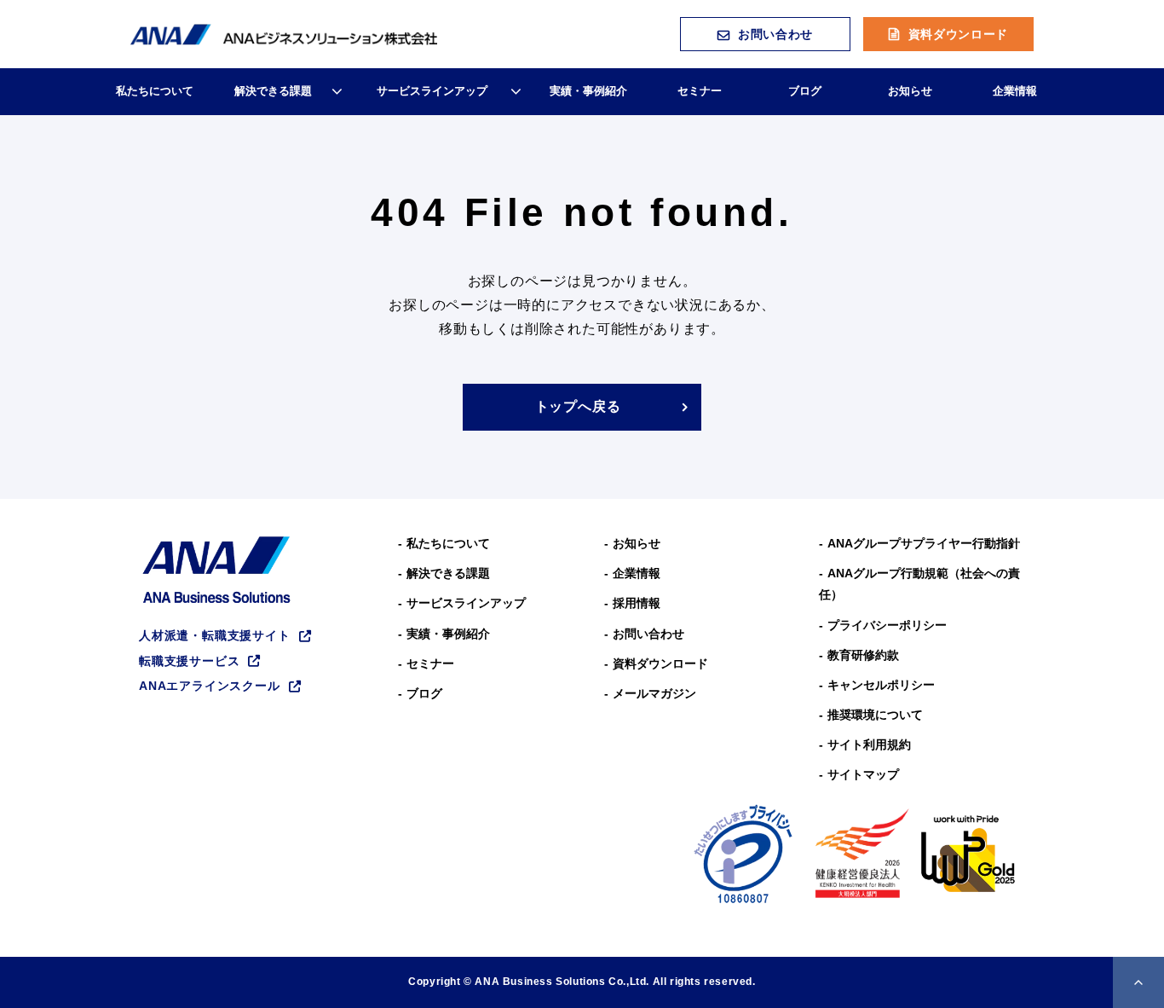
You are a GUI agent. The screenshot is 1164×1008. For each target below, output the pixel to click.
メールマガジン (654, 693)
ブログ (804, 90)
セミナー (699, 90)
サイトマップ (863, 774)
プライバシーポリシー (887, 625)
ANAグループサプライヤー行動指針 (923, 543)
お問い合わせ (775, 34)
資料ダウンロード (958, 34)
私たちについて (154, 90)
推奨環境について (875, 714)
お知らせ (910, 90)
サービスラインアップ (432, 90)
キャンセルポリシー (881, 685)
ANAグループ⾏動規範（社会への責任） (919, 583)
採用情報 (636, 603)
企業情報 (1015, 90)
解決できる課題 (273, 90)
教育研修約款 (863, 655)
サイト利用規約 (869, 744)
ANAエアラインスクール (209, 685)
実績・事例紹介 (588, 90)
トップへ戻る (578, 406)
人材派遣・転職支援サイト (215, 635)
